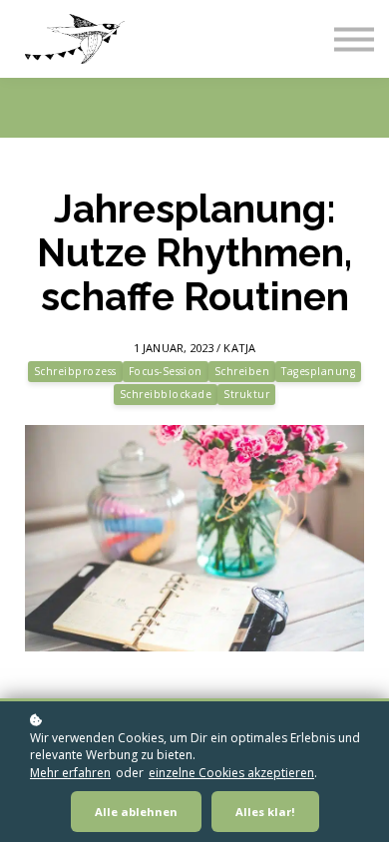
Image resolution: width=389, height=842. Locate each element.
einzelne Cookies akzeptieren (231, 772)
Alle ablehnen (136, 811)
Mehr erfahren (70, 772)
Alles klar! (265, 811)
